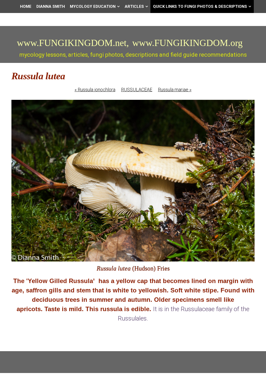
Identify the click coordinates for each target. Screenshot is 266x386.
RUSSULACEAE (136, 89)
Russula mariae (174, 89)
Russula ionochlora (95, 89)
